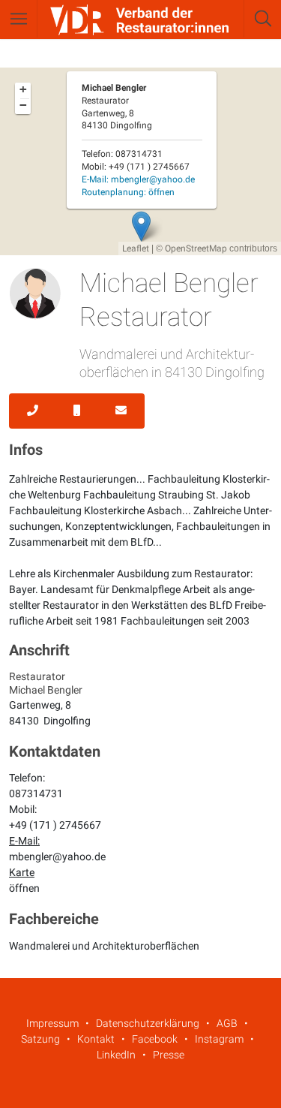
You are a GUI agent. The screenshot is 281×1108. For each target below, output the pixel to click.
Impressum (52, 1023)
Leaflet (135, 248)
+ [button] (23, 89)
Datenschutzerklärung (147, 1023)
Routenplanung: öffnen (128, 192)
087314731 (36, 793)
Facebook (155, 1039)
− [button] (23, 105)
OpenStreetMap (196, 248)
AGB (227, 1023)
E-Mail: (138, 179)
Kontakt (96, 1039)
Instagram (219, 1039)
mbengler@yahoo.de (57, 857)
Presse (168, 1055)
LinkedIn (116, 1055)
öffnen (24, 888)
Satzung (40, 1039)
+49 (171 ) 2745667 (55, 825)
